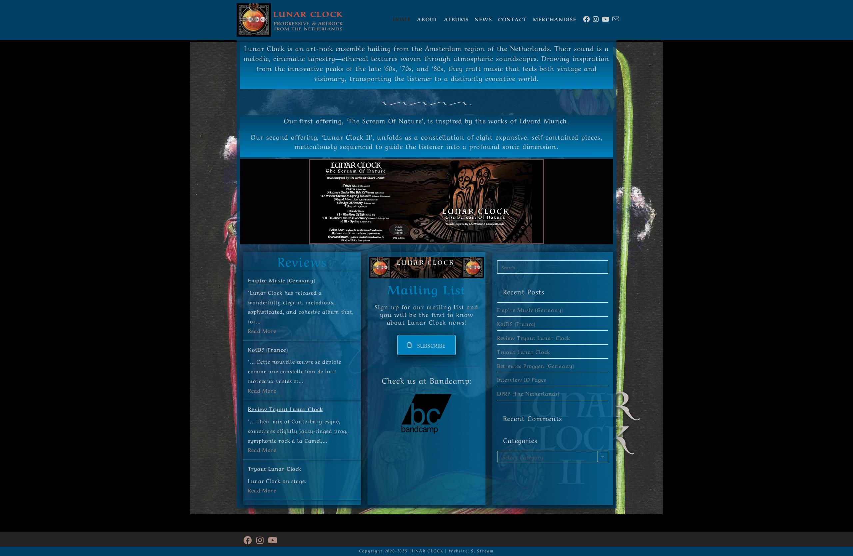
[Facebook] (248, 539)
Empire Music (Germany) (281, 280)
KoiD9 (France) (268, 349)
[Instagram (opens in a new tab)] (595, 19)
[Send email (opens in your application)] (615, 18)
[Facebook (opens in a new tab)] (586, 19)
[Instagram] (260, 539)
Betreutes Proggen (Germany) (535, 365)
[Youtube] (273, 539)
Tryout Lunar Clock (274, 468)
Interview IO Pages (521, 379)
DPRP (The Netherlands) (528, 393)
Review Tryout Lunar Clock (285, 408)
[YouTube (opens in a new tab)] (605, 19)
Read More (262, 330)
